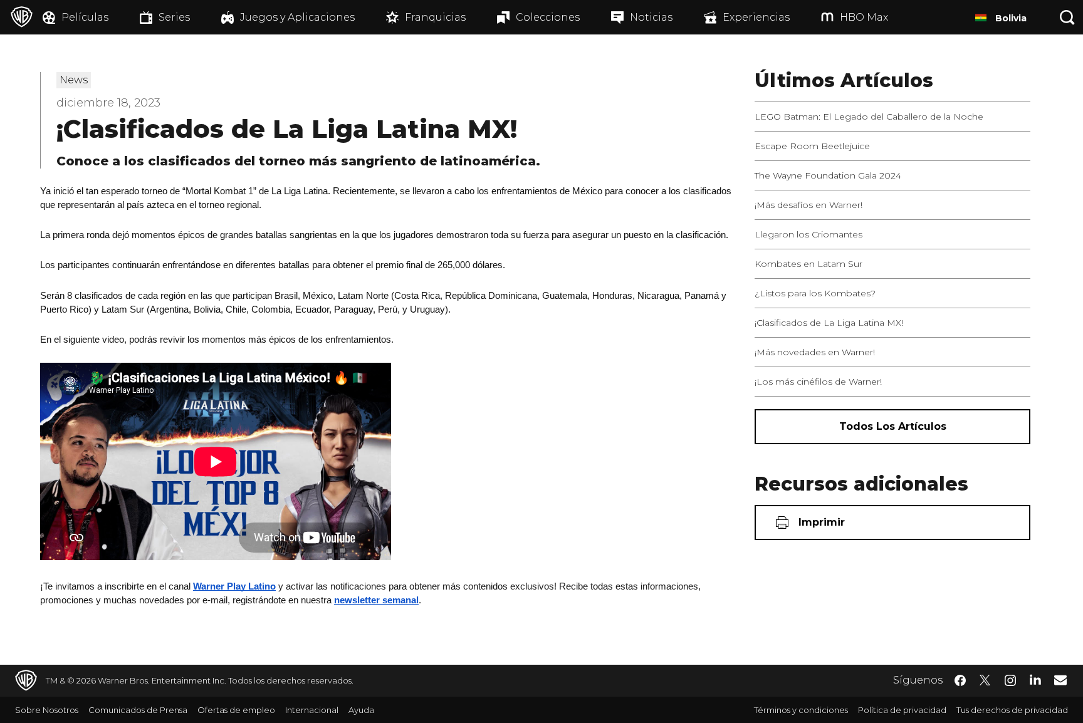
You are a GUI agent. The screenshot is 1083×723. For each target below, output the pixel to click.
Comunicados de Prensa (137, 710)
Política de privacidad (902, 710)
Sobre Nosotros (46, 710)
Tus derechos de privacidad (1012, 710)
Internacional (311, 710)
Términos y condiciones (801, 710)
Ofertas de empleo (236, 710)
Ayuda (361, 710)
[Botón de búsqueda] (1067, 17)
